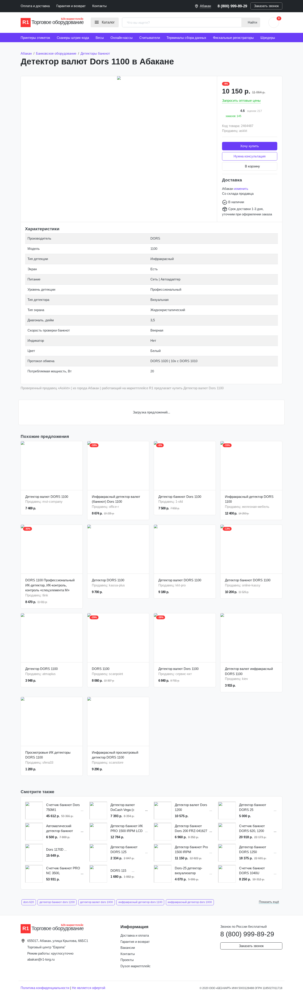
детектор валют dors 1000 (96, 902)
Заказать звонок (266, 6)
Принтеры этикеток (35, 38)
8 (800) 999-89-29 (232, 6)
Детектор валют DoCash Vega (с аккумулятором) (122, 807)
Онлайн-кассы (121, 38)
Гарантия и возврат (71, 6)
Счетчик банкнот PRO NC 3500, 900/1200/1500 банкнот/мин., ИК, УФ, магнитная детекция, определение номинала (63, 871)
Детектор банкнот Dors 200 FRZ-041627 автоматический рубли (191, 829)
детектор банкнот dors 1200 (57, 902)
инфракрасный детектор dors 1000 (190, 902)
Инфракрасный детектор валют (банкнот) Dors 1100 (116, 499)
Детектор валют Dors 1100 (178, 669)
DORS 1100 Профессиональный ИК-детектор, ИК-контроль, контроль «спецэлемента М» (50, 585)
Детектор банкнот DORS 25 (252, 807)
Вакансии (127, 947)
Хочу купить (249, 146)
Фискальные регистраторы (233, 38)
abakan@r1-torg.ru (41, 959)
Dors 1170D (54, 849)
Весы (100, 38)
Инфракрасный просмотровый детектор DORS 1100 (115, 755)
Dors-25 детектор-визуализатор (188, 870)
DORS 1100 (100, 669)
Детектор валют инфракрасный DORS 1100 (249, 671)
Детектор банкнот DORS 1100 (247, 580)
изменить (241, 189)
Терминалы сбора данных (186, 38)
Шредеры (267, 38)
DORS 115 (118, 870)
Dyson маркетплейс (135, 966)
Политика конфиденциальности (45, 988)
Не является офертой (88, 988)
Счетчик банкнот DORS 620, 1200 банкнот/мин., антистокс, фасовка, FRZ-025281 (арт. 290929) (254, 829)
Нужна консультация (250, 156)
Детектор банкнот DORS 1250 (252, 849)
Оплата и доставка (35, 6)
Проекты (127, 960)
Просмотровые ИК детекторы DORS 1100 (48, 755)
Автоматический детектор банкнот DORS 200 (59, 829)
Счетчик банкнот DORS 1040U (252, 870)
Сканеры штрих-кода (73, 38)
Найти (252, 22)
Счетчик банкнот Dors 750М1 (63, 807)
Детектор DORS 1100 (108, 580)
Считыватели (149, 38)
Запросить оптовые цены (241, 100)
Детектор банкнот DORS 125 (124, 849)
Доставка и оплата (134, 935)
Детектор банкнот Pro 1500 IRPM (191, 849)
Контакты (99, 6)
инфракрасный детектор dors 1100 (140, 902)
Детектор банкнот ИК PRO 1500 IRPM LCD (126, 828)
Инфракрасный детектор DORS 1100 (249, 499)
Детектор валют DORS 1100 (46, 496)
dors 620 (28, 902)
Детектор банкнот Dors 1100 (179, 496)
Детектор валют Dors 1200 (191, 807)
